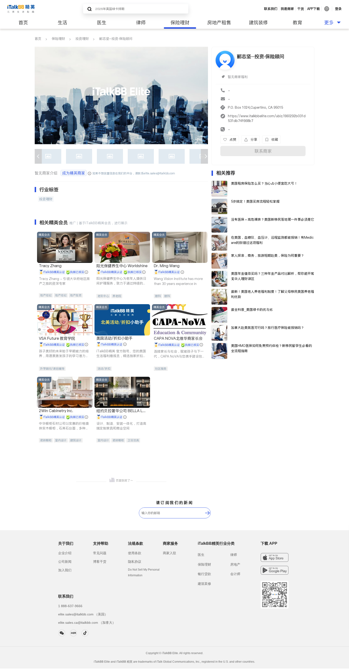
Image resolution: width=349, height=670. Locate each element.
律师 (141, 22)
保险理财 (179, 22)
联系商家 (263, 151)
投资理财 (82, 38)
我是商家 (287, 8)
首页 (23, 22)
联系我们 (270, 8)
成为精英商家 (73, 173)
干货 (300, 8)
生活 (62, 22)
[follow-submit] (207, 513)
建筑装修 (258, 22)
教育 (297, 22)
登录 (338, 8)
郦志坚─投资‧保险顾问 (115, 38)
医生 (101, 22)
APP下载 (313, 8)
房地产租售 (219, 22)
